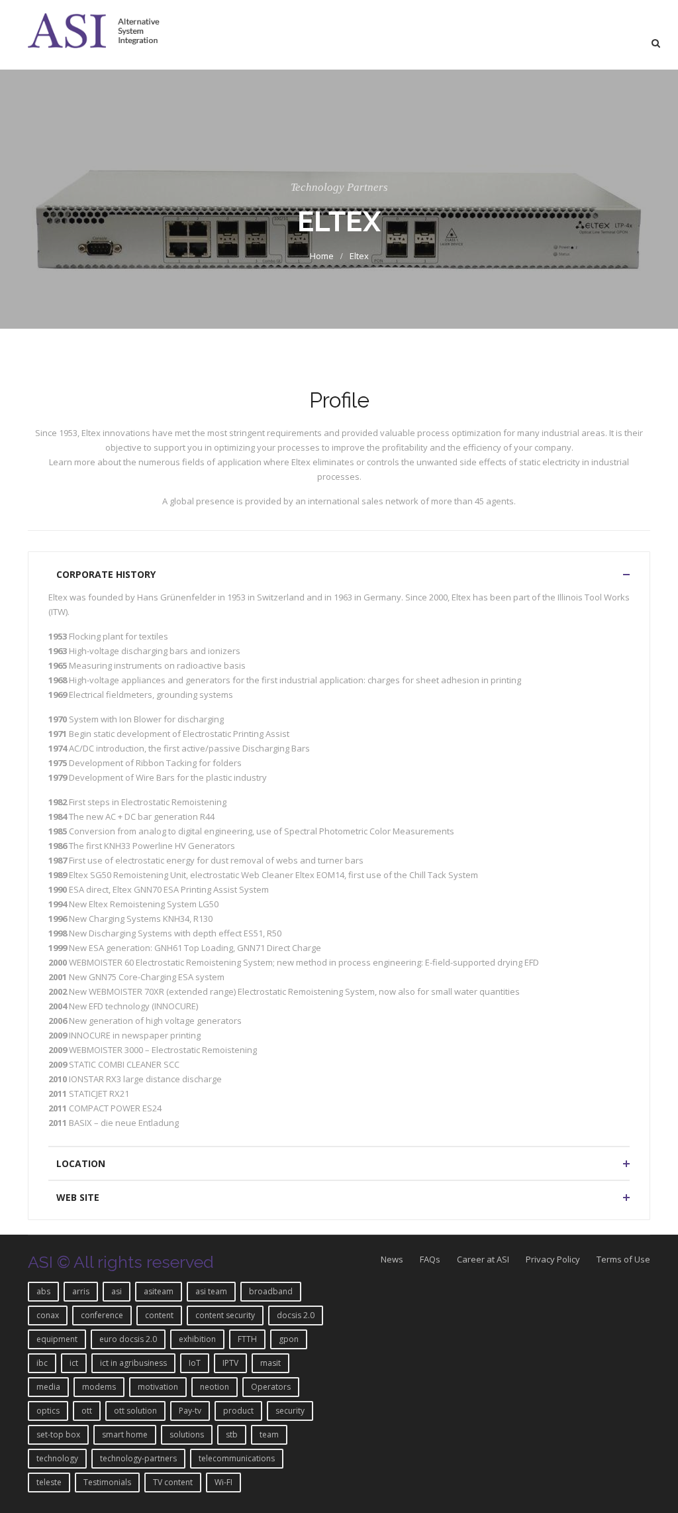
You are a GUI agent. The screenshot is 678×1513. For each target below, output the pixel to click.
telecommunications (237, 1458)
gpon (289, 1339)
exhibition (197, 1339)
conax (47, 1315)
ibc (42, 1363)
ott (86, 1410)
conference (102, 1315)
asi (116, 1291)
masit (270, 1363)
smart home (125, 1434)
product (238, 1410)
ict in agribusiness (133, 1363)
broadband (271, 1291)
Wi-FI (223, 1482)
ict (74, 1363)
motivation (158, 1386)
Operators (271, 1386)
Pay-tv (190, 1410)
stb (232, 1434)
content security (225, 1315)
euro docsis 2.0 (128, 1339)
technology (57, 1458)
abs (43, 1291)
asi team (211, 1291)
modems (99, 1386)
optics (48, 1410)
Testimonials (107, 1482)
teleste (49, 1482)
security (290, 1410)
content (159, 1315)
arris (80, 1291)
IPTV (230, 1363)
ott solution (135, 1410)
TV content (173, 1482)
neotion (214, 1386)
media (48, 1386)
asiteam (158, 1291)
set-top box (58, 1434)
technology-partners (138, 1458)
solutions (187, 1434)
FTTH (247, 1339)
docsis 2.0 (296, 1315)
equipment (56, 1339)
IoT (195, 1363)
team (269, 1434)
